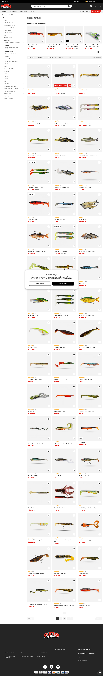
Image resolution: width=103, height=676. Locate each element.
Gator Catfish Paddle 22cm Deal (87, 347)
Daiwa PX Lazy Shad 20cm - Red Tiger (35, 45)
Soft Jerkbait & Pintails (10, 53)
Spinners (6, 78)
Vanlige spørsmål (41, 656)
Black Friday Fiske (82, 660)
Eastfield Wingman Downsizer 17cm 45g (64, 605)
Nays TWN (31, 411)
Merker (88, 11)
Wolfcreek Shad (83, 91)
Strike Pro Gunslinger (33, 507)
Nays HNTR (82, 283)
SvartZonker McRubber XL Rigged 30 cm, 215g (64, 540)
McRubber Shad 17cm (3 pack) (61, 315)
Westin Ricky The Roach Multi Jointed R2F (38, 251)
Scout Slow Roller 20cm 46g (35, 379)
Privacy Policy (56, 278)
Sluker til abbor (7, 30)
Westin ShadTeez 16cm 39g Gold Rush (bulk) (54, 45)
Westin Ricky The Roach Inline (86, 315)
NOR (6, 1)
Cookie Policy (68, 278)
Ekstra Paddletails (8, 98)
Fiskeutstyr (5, 11)
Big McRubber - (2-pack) (85, 123)
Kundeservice (75, 1)
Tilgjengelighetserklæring (27, 656)
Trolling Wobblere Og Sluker (11, 88)
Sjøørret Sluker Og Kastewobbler (12, 42)
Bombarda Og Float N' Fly (10, 25)
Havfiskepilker (7, 40)
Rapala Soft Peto (32, 347)
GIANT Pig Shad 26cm (59, 411)
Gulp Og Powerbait (8, 37)
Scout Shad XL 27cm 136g (34, 155)
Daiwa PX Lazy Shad (33, 219)
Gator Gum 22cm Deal (84, 605)
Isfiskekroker (7, 71)
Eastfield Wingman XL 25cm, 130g (87, 507)
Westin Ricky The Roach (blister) (87, 251)
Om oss (23, 652)
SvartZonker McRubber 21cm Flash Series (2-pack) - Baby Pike (92, 45)
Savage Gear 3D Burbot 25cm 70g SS (37, 604)
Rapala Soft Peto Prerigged (35, 540)
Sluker (7, 14)
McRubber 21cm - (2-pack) (60, 251)
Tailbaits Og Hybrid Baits (10, 86)
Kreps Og (7, 56)
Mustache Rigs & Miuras (10, 68)
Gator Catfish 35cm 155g (60, 573)
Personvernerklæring (42, 652)
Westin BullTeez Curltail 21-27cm (62, 187)
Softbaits (11, 14)
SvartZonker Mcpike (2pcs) (60, 91)
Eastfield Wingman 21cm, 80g (86, 411)
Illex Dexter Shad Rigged (85, 475)
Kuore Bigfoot (82, 442)
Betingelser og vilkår (10, 652)
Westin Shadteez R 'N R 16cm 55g (36, 573)
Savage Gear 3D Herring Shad (61, 123)
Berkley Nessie (82, 219)
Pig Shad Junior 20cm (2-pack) (36, 187)
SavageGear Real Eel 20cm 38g (36, 443)
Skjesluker (6, 76)
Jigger (5, 66)
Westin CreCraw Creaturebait (61, 507)
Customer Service (61, 649)
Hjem (3, 14)
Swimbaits (6, 83)
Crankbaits (6, 96)
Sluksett (6, 20)
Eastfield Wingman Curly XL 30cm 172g (63, 443)
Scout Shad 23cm (83, 573)
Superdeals (96, 11)
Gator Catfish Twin (58, 475)
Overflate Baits (7, 93)
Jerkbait (6, 63)
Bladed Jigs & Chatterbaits (10, 27)
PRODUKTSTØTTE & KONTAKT (10, 657)
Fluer (5, 35)
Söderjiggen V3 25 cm (33, 475)
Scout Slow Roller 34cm (85, 187)
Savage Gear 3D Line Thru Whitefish (88, 155)
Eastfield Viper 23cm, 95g (85, 379)
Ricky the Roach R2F (33, 315)
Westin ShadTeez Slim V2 (60, 347)
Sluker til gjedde (8, 32)
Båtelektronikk (13, 11)
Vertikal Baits (8, 58)
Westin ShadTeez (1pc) (34, 123)
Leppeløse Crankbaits (9, 91)
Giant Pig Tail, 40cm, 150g (60, 379)
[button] (90, 1)
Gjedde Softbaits (9, 51)
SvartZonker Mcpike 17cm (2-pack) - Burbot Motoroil (73, 45)
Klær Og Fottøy (23, 11)
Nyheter (82, 11)
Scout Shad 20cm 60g (59, 219)
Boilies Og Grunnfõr (8, 22)
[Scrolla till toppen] (64, 613)
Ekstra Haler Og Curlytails (11, 61)
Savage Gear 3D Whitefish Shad (36, 91)
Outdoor (32, 11)
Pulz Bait (6, 73)
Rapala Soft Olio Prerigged (85, 540)
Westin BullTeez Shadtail (60, 155)
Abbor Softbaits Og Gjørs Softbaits (11, 48)
